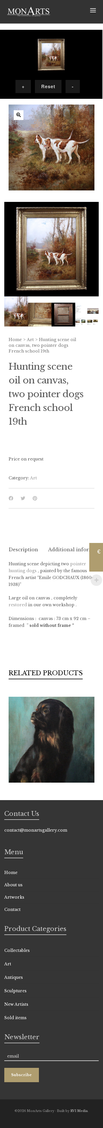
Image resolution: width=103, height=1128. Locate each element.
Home (15, 339)
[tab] (23, 549)
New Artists (16, 1004)
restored (18, 604)
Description (23, 549)
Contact (12, 909)
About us (13, 884)
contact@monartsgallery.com (35, 830)
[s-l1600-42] (18, 115)
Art (30, 339)
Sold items (15, 1017)
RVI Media (79, 1111)
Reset (48, 86)
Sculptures (15, 990)
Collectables (17, 950)
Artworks (14, 897)
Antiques (13, 977)
